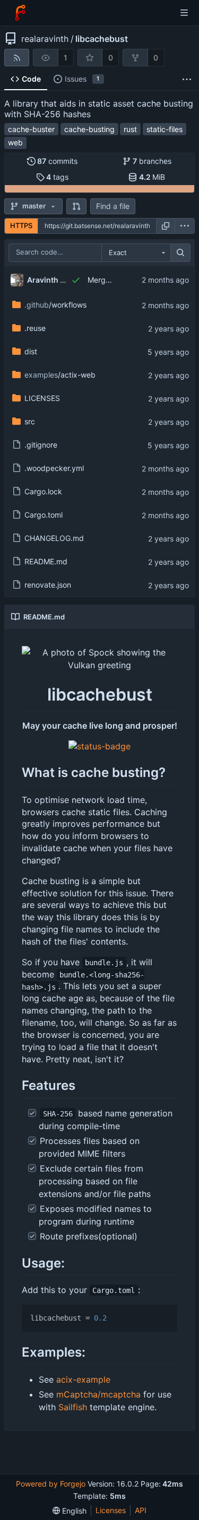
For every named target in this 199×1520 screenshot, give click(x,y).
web (15, 142)
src (29, 421)
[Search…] (180, 253)
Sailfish (72, 1407)
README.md (45, 561)
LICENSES (42, 398)
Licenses (111, 1510)
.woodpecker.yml (54, 468)
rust (130, 129)
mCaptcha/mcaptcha (98, 1394)
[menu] (185, 226)
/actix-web (60, 374)
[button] (76, 206)
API (140, 1510)
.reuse (35, 328)
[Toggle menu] (184, 12)
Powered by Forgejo (50, 1483)
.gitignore (40, 444)
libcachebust (101, 38)
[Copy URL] (165, 226)
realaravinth (44, 38)
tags (57, 176)
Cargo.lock (43, 491)
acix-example (83, 1379)
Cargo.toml (43, 514)
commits (57, 160)
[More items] (187, 79)
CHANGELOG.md (54, 538)
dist (30, 351)
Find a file (112, 206)
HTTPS (21, 225)
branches (152, 160)
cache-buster (31, 129)
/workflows (55, 304)
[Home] (20, 12)
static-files (164, 129)
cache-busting (89, 129)
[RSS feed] (16, 57)
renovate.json (47, 584)
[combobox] (135, 253)
